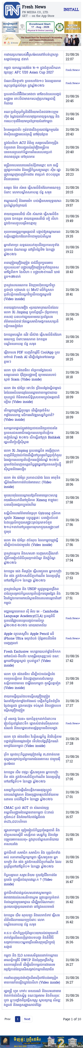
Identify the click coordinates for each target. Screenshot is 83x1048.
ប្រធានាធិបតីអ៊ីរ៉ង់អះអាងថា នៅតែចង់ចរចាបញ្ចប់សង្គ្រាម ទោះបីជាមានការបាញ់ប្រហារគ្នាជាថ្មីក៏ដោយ (32, 99)
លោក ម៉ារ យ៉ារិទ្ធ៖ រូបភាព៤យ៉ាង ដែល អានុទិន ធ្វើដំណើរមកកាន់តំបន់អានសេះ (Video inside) (32, 482)
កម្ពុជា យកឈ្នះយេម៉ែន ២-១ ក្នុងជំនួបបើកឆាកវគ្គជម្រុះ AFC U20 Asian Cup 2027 (32, 70)
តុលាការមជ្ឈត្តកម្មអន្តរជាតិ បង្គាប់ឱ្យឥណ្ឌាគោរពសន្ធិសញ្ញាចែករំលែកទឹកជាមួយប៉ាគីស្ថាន (32, 234)
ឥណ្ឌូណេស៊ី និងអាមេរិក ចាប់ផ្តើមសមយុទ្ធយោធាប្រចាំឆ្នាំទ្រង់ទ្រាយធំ (32, 203)
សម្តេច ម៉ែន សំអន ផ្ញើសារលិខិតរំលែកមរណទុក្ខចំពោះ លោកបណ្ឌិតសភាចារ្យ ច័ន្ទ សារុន (32, 190)
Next (27, 1019)
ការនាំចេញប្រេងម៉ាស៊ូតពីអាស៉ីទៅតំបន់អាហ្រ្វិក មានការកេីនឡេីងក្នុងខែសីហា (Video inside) (32, 980)
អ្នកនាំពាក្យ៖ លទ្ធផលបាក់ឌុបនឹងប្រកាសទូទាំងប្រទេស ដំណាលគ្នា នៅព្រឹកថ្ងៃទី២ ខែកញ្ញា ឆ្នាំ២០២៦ (31, 250)
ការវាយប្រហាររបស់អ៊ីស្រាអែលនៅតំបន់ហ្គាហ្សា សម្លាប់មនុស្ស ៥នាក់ (31, 57)
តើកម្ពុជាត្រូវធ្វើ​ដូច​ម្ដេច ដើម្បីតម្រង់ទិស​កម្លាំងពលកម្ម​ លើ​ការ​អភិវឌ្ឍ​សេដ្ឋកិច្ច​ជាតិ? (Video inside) (29, 415)
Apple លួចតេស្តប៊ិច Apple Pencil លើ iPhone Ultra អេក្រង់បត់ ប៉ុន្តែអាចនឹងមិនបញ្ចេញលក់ (30, 639)
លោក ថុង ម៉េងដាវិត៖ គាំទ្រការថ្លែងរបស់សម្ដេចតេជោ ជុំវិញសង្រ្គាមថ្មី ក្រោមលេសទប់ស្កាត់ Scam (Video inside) (30, 375)
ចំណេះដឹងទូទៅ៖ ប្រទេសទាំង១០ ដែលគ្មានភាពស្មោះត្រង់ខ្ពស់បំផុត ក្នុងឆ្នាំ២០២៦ (32, 83)
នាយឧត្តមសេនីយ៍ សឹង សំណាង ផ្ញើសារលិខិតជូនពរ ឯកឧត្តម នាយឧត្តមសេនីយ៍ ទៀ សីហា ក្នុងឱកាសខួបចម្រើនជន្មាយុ (31, 219)
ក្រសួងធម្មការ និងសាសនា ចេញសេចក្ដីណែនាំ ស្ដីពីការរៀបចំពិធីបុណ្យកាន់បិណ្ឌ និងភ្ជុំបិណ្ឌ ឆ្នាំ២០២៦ (31, 558)
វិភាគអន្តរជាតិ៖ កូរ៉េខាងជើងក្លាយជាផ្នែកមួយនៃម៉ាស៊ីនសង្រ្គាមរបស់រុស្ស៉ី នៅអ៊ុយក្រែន (31, 132)
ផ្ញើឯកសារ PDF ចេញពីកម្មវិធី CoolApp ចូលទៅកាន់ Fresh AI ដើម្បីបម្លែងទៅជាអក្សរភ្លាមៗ (32, 357)
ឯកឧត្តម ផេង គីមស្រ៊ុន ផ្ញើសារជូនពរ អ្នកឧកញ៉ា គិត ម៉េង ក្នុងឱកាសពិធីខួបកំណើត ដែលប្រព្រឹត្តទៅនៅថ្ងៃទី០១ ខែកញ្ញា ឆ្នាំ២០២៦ (32, 576)
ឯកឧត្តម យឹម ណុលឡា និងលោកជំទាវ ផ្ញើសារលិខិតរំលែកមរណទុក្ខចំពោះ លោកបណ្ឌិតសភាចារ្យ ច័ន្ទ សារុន (32, 920)
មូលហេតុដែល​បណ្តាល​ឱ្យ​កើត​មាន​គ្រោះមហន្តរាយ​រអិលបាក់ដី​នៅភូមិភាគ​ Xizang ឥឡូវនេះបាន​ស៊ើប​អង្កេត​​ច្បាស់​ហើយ (31, 500)
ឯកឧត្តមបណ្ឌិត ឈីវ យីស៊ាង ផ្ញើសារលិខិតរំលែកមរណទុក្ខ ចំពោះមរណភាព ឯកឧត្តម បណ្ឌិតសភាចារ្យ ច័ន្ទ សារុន (33, 339)
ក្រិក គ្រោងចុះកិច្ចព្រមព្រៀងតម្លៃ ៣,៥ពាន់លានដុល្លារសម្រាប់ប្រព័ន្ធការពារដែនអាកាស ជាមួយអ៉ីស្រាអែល (32, 759)
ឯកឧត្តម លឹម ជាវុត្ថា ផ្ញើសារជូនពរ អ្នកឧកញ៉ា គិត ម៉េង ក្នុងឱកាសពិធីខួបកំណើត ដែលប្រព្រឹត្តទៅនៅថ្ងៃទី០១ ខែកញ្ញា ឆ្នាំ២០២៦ (32, 777)
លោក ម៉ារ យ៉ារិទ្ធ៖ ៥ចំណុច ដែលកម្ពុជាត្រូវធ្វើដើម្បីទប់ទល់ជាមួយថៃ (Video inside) (31, 543)
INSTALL (71, 10)
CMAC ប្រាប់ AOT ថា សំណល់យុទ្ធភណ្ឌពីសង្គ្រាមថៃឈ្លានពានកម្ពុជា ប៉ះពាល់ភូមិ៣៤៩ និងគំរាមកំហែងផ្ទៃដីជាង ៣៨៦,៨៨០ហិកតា (29, 815)
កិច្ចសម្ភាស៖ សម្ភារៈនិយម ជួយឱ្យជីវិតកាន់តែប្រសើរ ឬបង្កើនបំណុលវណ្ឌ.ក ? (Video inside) (30, 880)
